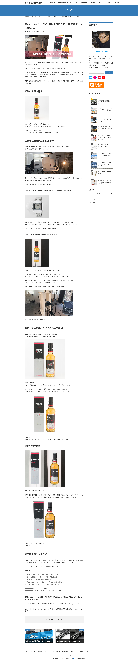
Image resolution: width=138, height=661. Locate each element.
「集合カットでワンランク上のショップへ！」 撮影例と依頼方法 (45, 582)
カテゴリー (92, 190)
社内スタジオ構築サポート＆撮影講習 (60, 651)
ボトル (48, 590)
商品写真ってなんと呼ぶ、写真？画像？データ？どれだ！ (43, 574)
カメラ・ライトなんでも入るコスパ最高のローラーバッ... (104, 119)
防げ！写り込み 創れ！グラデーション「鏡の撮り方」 (105, 110)
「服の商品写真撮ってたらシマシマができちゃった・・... (104, 101)
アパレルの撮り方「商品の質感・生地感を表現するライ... (104, 155)
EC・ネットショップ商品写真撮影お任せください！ (37, 651)
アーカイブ (92, 199)
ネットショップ (41, 590)
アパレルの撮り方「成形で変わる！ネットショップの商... (104, 164)
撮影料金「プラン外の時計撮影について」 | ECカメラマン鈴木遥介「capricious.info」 (56, 604)
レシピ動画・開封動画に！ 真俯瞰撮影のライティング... (105, 128)
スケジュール (74, 651)
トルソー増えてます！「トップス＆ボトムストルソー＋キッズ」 (45, 584)
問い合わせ (89, 651)
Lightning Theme (69, 658)
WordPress (61, 658)
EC (35, 590)
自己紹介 (82, 651)
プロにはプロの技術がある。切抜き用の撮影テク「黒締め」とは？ (48, 68)
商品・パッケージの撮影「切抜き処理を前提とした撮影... (104, 137)
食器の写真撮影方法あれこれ (104, 172)
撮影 (60, 590)
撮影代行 (46, 588)
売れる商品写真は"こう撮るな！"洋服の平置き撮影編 (42, 577)
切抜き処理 (54, 590)
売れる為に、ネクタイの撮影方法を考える (39, 579)
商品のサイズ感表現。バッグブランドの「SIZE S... (105, 145)
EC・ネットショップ (37, 588)
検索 (109, 72)
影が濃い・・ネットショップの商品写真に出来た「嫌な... (104, 182)
